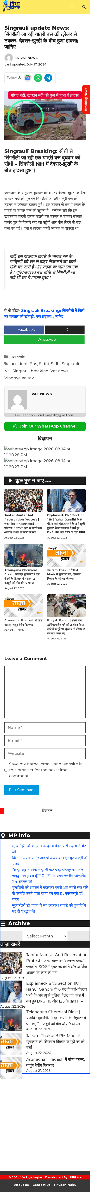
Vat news (59, 371)
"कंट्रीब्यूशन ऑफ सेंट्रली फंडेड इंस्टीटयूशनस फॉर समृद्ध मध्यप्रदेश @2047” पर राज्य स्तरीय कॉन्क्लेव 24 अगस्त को (49, 875)
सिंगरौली (12, 157)
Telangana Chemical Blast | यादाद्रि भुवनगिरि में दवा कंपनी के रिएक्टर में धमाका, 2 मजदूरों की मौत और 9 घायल (56, 1018)
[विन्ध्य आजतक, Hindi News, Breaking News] (11, 7)
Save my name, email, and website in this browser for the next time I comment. (46, 770)
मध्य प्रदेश (18, 356)
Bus (33, 363)
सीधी (63, 151)
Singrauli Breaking (30, 151)
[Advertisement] (45, 1125)
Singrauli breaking (30, 371)
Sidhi (44, 363)
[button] (84, 7)
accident (19, 363)
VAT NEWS (29, 58)
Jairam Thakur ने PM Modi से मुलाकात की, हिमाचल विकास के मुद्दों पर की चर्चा (64, 574)
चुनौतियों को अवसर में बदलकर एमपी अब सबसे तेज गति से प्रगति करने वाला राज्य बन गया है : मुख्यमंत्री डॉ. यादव (50, 893)
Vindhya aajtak (19, 378)
